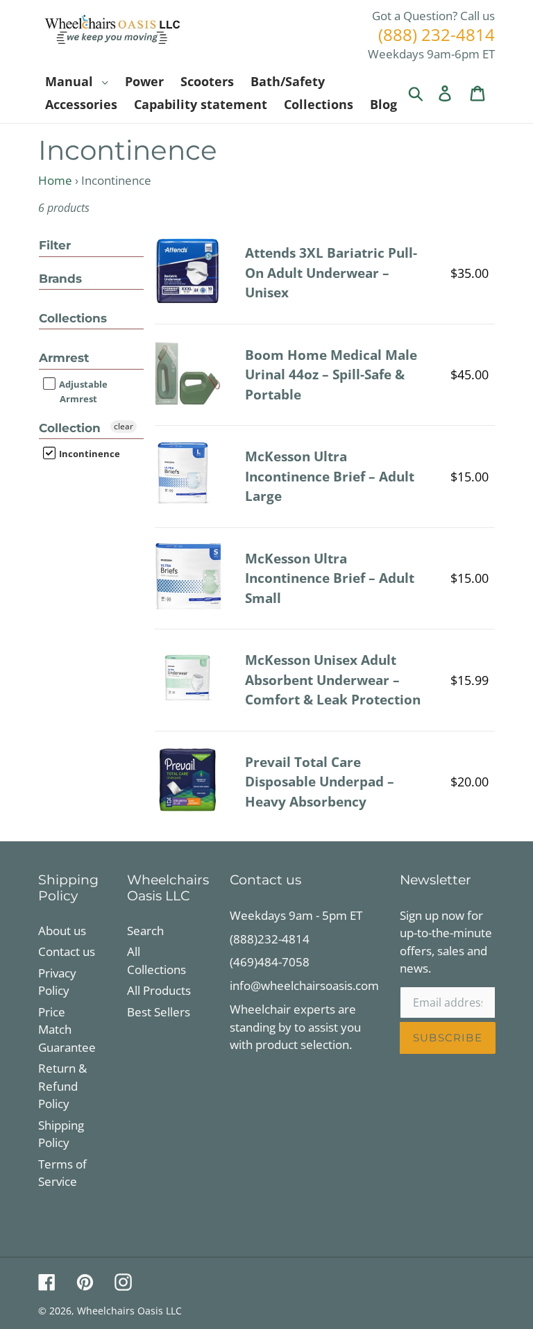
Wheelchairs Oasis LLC (129, 1310)
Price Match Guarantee (67, 1029)
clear (123, 426)
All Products (159, 990)
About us (62, 931)
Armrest (64, 358)
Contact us (66, 951)
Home (55, 180)
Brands (60, 279)
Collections (73, 318)
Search (145, 931)
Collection (70, 428)
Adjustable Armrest (82, 391)
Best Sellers (158, 1012)
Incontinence (88, 453)
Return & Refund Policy (62, 1086)
